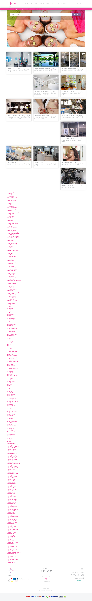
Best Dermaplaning (11, 399)
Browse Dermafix (10, 272)
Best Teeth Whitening (11, 398)
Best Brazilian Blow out (12, 327)
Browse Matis (10, 263)
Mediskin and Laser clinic (69, 69)
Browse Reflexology (11, 234)
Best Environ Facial (11, 392)
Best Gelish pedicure (11, 367)
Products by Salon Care (12, 540)
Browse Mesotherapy (11, 262)
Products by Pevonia (11, 530)
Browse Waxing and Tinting (13, 292)
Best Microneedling (11, 335)
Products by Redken (11, 536)
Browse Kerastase (11, 303)
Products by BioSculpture (12, 455)
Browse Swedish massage (12, 232)
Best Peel (9, 377)
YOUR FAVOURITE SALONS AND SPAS (39, 4)
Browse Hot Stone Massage (13, 233)
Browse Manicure (10, 196)
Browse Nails (9, 193)
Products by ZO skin (11, 562)
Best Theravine (10, 371)
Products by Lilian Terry (12, 497)
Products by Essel (10, 475)
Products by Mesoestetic (12, 509)
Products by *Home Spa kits (13, 445)
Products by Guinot (11, 482)
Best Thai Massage (11, 317)
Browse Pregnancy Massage (13, 236)
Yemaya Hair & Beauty (68, 138)
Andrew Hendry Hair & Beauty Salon (18, 116)
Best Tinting (9, 424)
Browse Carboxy (10, 257)
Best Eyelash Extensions (12, 324)
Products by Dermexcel (12, 462)
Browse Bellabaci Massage (12, 269)
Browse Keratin (10, 203)
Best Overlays (10, 378)
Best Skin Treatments (11, 314)
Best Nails (9, 309)
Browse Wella (10, 306)
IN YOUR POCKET (61, 4)
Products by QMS (10, 533)
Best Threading (10, 418)
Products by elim (10, 470)
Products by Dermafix (11, 457)
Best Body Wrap (10, 402)
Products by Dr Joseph (12, 466)
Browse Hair (9, 194)
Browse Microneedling (11, 213)
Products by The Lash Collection (14, 552)
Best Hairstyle (10, 408)
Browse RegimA (10, 266)
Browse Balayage (10, 299)
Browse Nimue (10, 226)
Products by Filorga (11, 479)
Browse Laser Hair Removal (13, 207)
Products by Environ (11, 472)
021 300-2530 (46, 581)
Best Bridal (9, 379)
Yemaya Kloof (38, 162)
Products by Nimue (11, 523)
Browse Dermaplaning (11, 273)
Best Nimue (9, 348)
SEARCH (76, 14)
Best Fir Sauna (10, 397)
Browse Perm (10, 302)
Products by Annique (11, 449)
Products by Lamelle (11, 495)
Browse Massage (10, 191)
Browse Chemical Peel (11, 200)
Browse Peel (9, 252)
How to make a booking (77, 572)
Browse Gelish (10, 220)
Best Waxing (9, 339)
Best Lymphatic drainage (12, 401)
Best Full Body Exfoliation (12, 411)
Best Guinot (9, 369)
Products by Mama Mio (12, 500)
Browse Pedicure (10, 240)
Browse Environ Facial (11, 267)
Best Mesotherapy (11, 387)
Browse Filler (9, 202)
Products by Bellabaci (11, 452)
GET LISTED (27, 9)
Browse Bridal (10, 254)
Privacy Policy (80, 580)
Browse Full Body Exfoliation (13, 282)
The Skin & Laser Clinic (41, 116)
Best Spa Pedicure (11, 365)
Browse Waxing (10, 217)
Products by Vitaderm (11, 560)
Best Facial (9, 315)
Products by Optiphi (11, 527)
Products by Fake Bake (12, 477)
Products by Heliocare (11, 483)
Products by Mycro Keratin (12, 519)
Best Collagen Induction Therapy (14, 349)
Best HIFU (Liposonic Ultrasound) (14, 430)
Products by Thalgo (11, 550)
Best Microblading (11, 331)
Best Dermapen (10, 337)
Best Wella (9, 441)
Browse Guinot (10, 246)
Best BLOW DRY (10, 407)
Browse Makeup (10, 260)
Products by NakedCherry (12, 520)
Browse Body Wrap (11, 274)
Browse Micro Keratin (11, 256)
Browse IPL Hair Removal (12, 223)
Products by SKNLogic (12, 546)
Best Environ (9, 347)
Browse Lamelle (10, 293)
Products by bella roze (11, 450)
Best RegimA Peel (10, 427)
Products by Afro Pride (12, 447)
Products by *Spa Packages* (13, 446)
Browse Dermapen (11, 214)
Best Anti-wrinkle (10, 319)
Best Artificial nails (11, 422)
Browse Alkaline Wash (11, 283)
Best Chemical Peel (11, 318)
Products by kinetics (11, 492)
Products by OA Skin (11, 526)
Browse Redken (10, 304)
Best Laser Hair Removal (12, 329)
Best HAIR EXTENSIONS (12, 375)
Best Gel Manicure (11, 372)
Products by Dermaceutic (12, 456)
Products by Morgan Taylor (13, 515)
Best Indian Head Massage (12, 361)
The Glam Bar (11, 162)
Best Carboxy (10, 382)
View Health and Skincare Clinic (44, 91)
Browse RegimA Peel (11, 294)
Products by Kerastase (12, 489)
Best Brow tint (10, 417)
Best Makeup (9, 385)
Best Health (9, 384)
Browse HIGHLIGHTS (11, 297)
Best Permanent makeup (12, 334)
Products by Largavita (11, 496)
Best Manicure (10, 312)
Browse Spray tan (10, 216)
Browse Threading (11, 287)
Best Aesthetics (10, 374)
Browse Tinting (10, 290)
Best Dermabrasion (11, 352)
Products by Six (10, 545)
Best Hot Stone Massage (12, 357)
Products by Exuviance (12, 476)
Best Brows (9, 332)
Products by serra (10, 543)
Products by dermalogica (12, 460)
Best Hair (9, 311)
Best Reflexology (10, 358)
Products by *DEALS (11, 443)
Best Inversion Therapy (12, 425)
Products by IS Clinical (11, 486)
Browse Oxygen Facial (11, 277)
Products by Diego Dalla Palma (13, 463)
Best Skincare (10, 404)
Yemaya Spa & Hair (13, 69)
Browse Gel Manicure (11, 249)
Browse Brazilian (10, 206)
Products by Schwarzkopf (12, 542)
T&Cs (82, 577)
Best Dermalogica (10, 428)
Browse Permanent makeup (13, 212)
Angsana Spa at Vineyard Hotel (44, 69)
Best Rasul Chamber (11, 414)
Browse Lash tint (10, 284)
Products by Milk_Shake (12, 510)
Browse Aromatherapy (12, 239)
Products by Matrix (11, 505)
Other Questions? (79, 578)
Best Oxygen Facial (11, 405)
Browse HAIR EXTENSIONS (13, 250)
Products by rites (10, 539)
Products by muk (10, 517)
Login (84, 3)
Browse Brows (10, 210)
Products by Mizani (11, 513)
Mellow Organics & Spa (68, 162)
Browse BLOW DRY (11, 279)
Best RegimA (9, 391)
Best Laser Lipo (10, 354)
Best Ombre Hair (10, 440)
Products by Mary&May (12, 502)
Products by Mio (10, 512)
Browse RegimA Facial (11, 270)
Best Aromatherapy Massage (13, 410)
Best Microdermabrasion (12, 351)
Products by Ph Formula (12, 532)
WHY (19, 9)
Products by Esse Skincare (12, 473)
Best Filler (9, 321)
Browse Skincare (10, 276)
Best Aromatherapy (11, 362)
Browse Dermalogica (11, 296)
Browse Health (10, 259)
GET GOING (11, 9)
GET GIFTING (38, 9)
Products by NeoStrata (12, 522)
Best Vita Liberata (11, 389)
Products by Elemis (11, 469)
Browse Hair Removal (11, 219)
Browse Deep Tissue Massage (13, 244)
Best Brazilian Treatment (12, 328)
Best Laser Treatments (12, 420)
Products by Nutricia (11, 525)
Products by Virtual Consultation (14, 557)
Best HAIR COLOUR (11, 434)
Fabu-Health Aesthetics (68, 91)
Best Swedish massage (12, 355)
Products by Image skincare (13, 485)
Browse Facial (10, 199)
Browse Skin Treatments (12, 197)
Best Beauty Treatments (12, 421)
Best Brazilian (10, 325)
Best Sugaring (10, 342)
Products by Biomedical (12, 453)
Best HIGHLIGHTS (11, 431)
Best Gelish (9, 344)
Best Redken (9, 438)
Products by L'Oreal (11, 493)
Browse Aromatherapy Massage (14, 280)
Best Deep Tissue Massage (12, 368)
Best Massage (10, 308)
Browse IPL (9, 222)
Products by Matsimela (12, 506)
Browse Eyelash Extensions (13, 204)
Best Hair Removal (11, 341)
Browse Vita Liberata (11, 264)
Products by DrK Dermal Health (13, 467)
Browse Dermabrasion (11, 230)
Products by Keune (11, 490)
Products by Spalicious (12, 547)
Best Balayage (10, 432)
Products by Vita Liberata (12, 559)
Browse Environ (10, 224)
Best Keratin (9, 322)
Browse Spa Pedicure (11, 242)
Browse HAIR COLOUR (12, 300)
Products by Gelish (11, 480)
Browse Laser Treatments (12, 289)
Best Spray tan (10, 338)
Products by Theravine (12, 555)
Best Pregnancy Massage (12, 359)
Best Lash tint (10, 415)
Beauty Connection (67, 185)
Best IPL (8, 345)
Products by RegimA (11, 537)
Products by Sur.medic (12, 549)
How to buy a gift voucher (77, 574)
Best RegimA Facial (11, 394)
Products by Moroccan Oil (12, 516)
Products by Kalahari (11, 487)
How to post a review (78, 575)
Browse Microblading (11, 209)
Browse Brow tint (10, 286)
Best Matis (9, 388)
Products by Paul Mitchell (12, 529)
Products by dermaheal (12, 459)
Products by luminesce (12, 499)
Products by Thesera (11, 556)
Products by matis (11, 503)
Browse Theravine (11, 247)
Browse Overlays (10, 253)
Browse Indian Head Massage (13, 237)
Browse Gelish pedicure (12, 243)
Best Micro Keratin (11, 381)
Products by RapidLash (12, 535)
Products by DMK (10, 465)
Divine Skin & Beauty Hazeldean (71, 116)
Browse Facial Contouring (12, 227)
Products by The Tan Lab (12, 553)
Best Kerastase (10, 437)
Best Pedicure (10, 364)
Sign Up (79, 3)
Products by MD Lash (11, 507)
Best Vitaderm (10, 395)
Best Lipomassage (11, 412)
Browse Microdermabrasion (13, 229)
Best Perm (9, 435)
